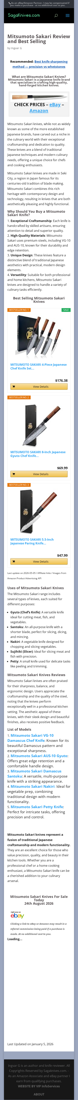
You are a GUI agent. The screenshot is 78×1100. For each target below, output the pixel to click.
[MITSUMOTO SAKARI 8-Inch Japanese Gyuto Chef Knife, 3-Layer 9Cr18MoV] (39, 424)
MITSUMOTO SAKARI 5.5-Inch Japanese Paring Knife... (32, 541)
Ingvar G (16, 48)
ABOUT (39, 1094)
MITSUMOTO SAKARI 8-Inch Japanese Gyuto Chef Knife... (38, 454)
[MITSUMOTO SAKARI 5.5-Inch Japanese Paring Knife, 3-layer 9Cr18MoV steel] (39, 512)
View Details (40, 386)
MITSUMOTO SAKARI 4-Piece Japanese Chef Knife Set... (38, 366)
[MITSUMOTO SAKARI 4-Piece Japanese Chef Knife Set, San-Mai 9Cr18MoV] (39, 337)
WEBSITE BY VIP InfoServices (39, 1086)
